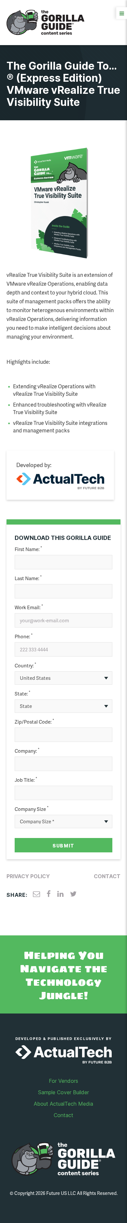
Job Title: (26, 780)
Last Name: (28, 578)
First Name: (28, 549)
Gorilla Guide (46, 22)
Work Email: (29, 607)
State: (22, 693)
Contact (107, 876)
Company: (27, 750)
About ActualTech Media (63, 1103)
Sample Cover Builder (63, 1092)
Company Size (32, 809)
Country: (25, 665)
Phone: (24, 636)
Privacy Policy (28, 876)
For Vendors (63, 1081)
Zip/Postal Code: (34, 721)
